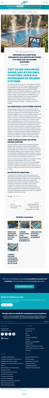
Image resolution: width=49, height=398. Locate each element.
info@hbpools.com (6, 330)
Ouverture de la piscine (7, 378)
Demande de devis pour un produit (34, 348)
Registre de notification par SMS (34, 346)
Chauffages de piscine (31, 365)
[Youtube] (13, 334)
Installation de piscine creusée (9, 361)
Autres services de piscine (8, 385)
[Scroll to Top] (46, 391)
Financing (27, 350)
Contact (27, 335)
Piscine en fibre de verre (31, 357)
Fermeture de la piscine (7, 376)
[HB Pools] (24, 2)
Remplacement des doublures (9, 372)
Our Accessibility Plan (24, 286)
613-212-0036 (4, 328)
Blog (26, 333)
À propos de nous (30, 329)
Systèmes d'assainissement (32, 367)
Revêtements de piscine (31, 361)
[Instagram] (9, 334)
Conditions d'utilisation (31, 337)
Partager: (10, 196)
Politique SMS (29, 344)
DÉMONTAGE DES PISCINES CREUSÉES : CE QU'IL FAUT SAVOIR (12, 235)
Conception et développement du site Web (34, 388)
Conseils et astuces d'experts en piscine (28, 11)
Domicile (14, 11)
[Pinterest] (17, 196)
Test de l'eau (28, 331)
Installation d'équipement (7, 357)
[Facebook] (14, 196)
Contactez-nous (7, 304)
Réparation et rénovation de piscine (10, 380)
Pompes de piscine (30, 363)
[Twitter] (19, 196)
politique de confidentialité (32, 341)
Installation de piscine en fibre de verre (11, 359)
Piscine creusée (29, 359)
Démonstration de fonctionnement (10, 367)
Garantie (27, 339)
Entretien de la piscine (7, 374)
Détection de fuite (5, 370)
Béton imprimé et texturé (7, 382)
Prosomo (24, 390)
